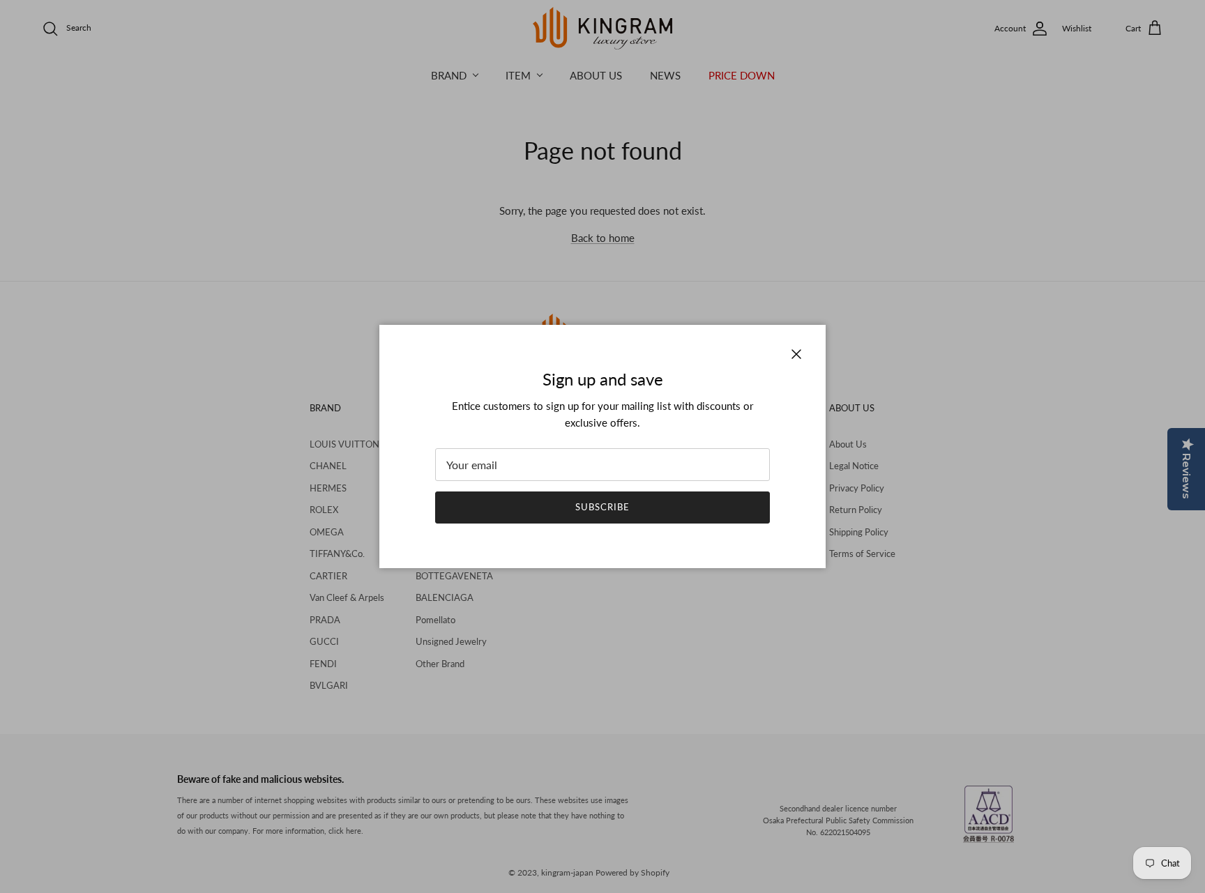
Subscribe (602, 506)
